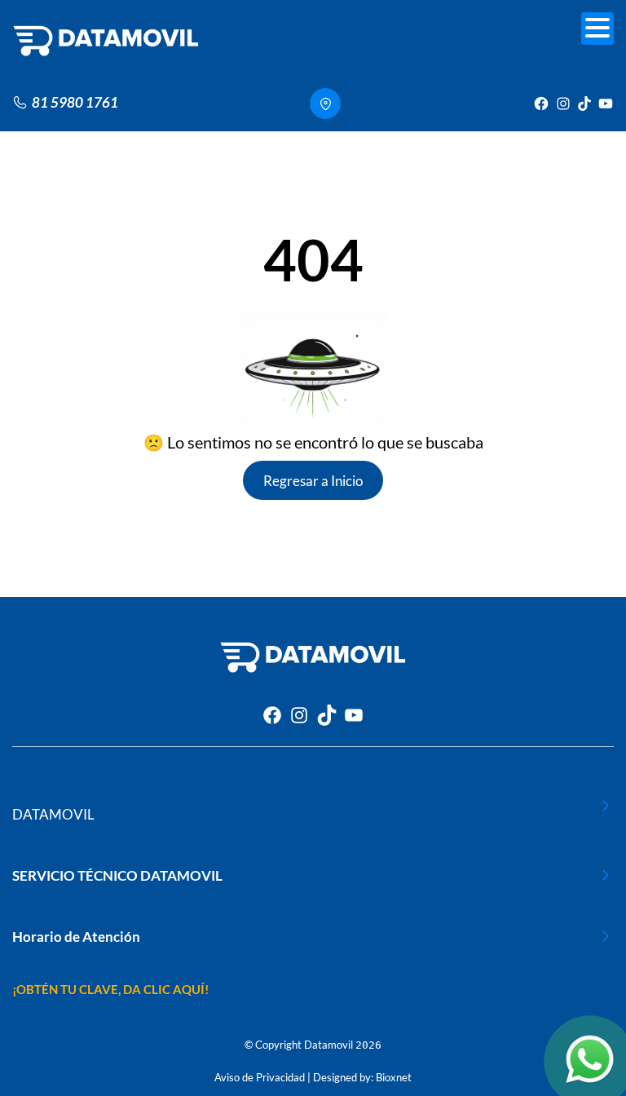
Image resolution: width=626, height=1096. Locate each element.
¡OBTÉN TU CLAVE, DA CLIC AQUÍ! (110, 989)
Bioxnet (394, 1077)
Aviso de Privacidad (259, 1077)
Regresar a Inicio (313, 480)
